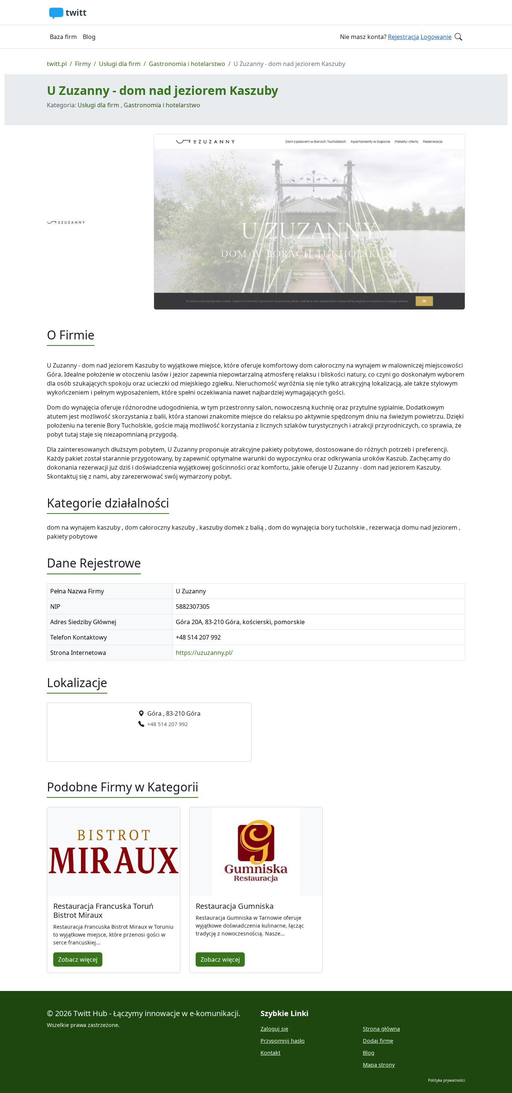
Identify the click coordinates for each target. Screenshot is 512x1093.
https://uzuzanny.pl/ (204, 653)
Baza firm (63, 37)
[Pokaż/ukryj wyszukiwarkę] (458, 36)
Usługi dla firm (120, 64)
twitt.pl (57, 64)
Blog (89, 37)
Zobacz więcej (77, 959)
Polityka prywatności (446, 1080)
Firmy (83, 64)
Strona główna (381, 1028)
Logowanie (436, 37)
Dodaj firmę (378, 1040)
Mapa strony (379, 1064)
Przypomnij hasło (282, 1040)
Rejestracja (403, 37)
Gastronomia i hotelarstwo (187, 64)
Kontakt (270, 1052)
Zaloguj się (274, 1028)
